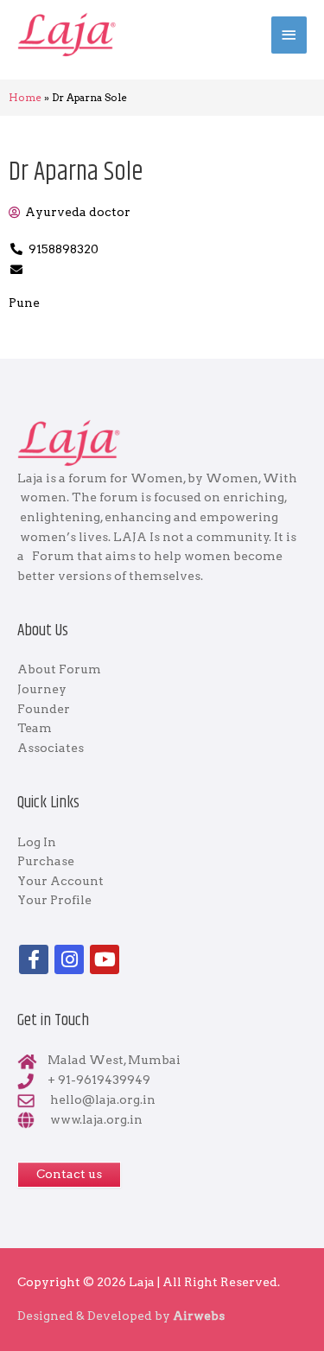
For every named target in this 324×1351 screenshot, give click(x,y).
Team (34, 728)
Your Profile (54, 900)
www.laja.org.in (96, 1119)
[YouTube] (104, 959)
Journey (42, 689)
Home (25, 98)
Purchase (45, 861)
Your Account (60, 881)
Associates (50, 748)
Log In (36, 842)
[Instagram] (69, 959)
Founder (43, 709)
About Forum (59, 669)
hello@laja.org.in (103, 1099)
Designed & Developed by (121, 1315)
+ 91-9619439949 (99, 1080)
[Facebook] (33, 959)
